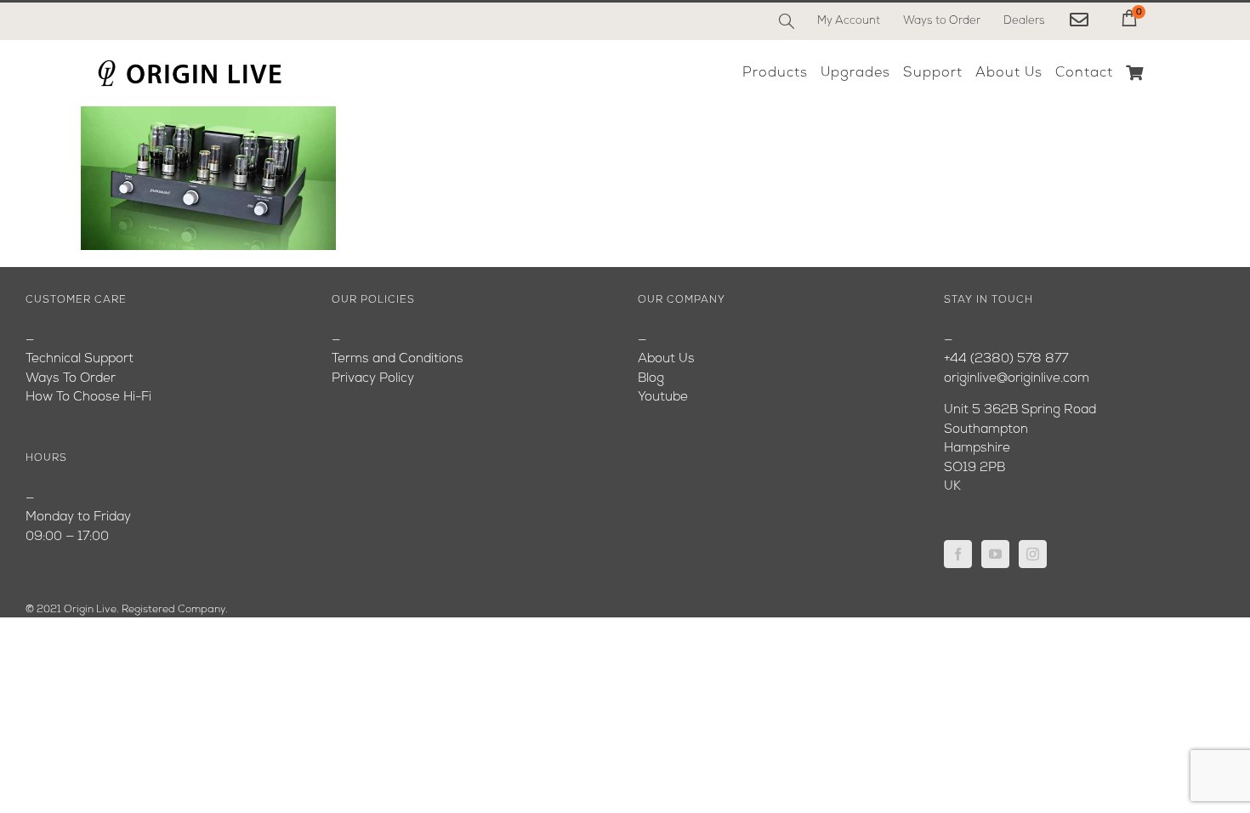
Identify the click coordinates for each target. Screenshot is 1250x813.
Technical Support (80, 359)
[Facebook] (958, 554)
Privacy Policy (373, 378)
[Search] (786, 21)
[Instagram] (1033, 554)
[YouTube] (995, 554)
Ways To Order (71, 378)
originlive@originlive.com (1016, 378)
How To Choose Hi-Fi (88, 397)
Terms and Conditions (397, 359)
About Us (666, 359)
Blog (651, 378)
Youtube (663, 397)
